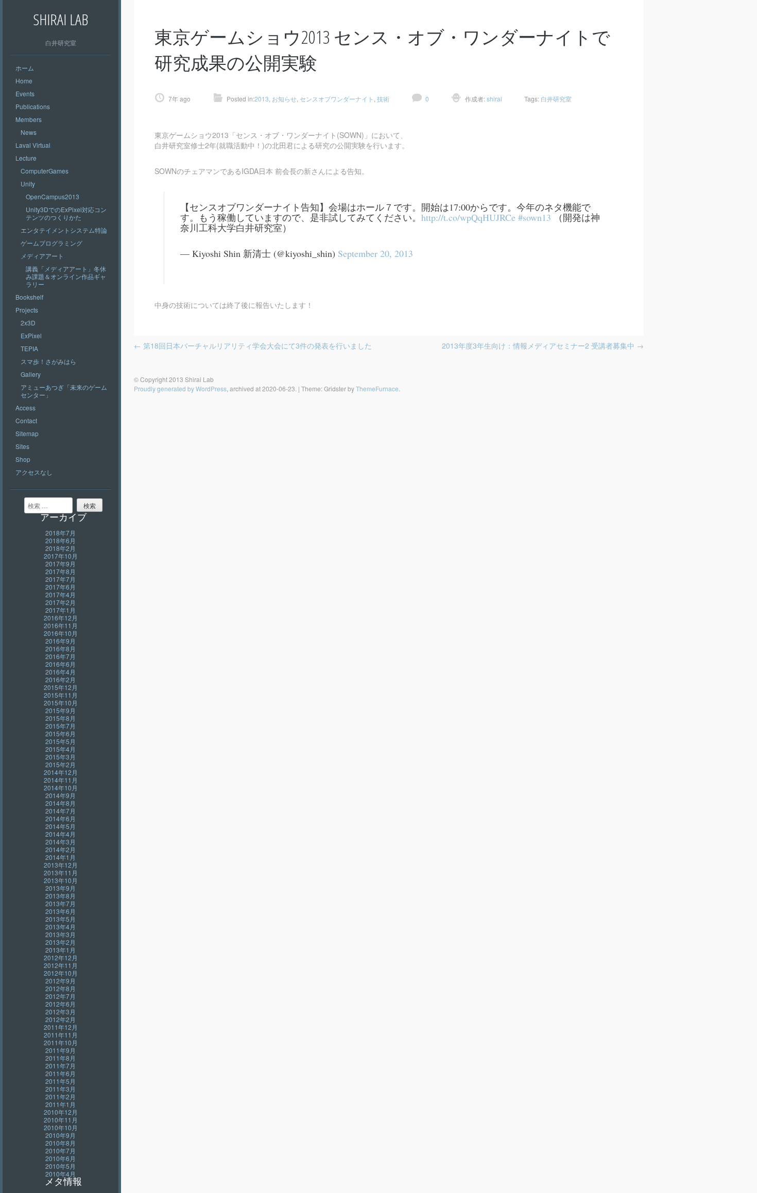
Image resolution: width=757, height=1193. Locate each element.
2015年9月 (60, 710)
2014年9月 (60, 795)
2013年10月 (61, 880)
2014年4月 (60, 833)
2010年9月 (60, 1135)
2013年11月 (61, 872)
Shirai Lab (60, 19)
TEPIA (29, 348)
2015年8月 (60, 718)
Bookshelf (29, 296)
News (29, 132)
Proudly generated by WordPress (180, 388)
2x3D (28, 322)
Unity (28, 183)
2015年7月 (60, 725)
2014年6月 (60, 818)
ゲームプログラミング (51, 242)
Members (28, 119)
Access (25, 407)
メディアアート (42, 255)
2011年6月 (60, 1073)
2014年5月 (60, 826)
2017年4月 (60, 594)
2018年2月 (60, 548)
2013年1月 (60, 949)
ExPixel (31, 335)
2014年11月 (61, 779)
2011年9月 (60, 1050)
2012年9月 (60, 980)
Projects (26, 309)
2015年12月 (61, 687)
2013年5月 (60, 918)
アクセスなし (34, 472)
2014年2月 (60, 849)
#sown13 (534, 217)
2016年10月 (61, 633)
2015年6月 (60, 733)
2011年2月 (60, 1096)
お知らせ (284, 98)
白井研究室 (556, 98)
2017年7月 (60, 579)
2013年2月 (60, 942)
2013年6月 (60, 911)
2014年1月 (60, 857)
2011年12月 (61, 1027)
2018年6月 (60, 540)
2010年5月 (60, 1166)
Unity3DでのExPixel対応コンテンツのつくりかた (66, 213)
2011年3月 (60, 1088)
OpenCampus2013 (52, 196)
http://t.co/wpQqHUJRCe (468, 217)
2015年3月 (60, 756)
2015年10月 (61, 702)
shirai (493, 98)
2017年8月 (60, 571)
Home (23, 80)
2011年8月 (60, 1057)
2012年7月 (60, 996)
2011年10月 (61, 1042)
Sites (22, 446)
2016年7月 (60, 656)
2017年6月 (60, 586)
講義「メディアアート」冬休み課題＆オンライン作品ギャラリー (66, 276)
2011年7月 (60, 1065)
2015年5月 (60, 741)
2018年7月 (60, 532)
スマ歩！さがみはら (48, 361)
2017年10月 (61, 555)
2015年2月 (60, 764)
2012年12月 (61, 957)
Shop (22, 459)
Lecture (26, 157)
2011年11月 (61, 1034)
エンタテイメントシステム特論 (64, 230)
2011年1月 (60, 1104)
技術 (383, 98)
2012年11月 (61, 965)
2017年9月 (60, 563)
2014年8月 (60, 803)
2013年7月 (60, 903)
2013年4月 (60, 926)
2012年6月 (60, 1003)
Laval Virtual (32, 145)
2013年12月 (61, 864)
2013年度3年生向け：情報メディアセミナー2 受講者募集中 (543, 345)
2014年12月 (61, 772)
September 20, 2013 (375, 253)
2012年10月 (61, 973)
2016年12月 (61, 617)
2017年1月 (60, 610)
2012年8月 (60, 988)
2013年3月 (60, 934)
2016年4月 (60, 671)
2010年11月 (61, 1119)
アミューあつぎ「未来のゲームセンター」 (64, 391)
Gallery (31, 374)
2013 (261, 98)
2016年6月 (60, 664)
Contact (26, 420)
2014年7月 (60, 810)
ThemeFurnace (377, 388)
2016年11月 (61, 625)
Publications (32, 106)
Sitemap (27, 433)
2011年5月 (60, 1081)
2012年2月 (60, 1019)
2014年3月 (60, 841)
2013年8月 (60, 895)
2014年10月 (61, 787)
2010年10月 (61, 1127)
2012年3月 (60, 1011)
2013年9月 (60, 888)
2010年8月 (60, 1142)
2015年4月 (60, 749)
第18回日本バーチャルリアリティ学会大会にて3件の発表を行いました (253, 345)
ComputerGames (44, 170)
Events (25, 93)
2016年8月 (60, 648)
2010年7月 (60, 1150)
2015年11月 (61, 694)
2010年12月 (61, 1112)
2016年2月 (60, 679)
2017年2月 (60, 602)
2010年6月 (60, 1158)
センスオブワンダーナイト (337, 98)
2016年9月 (60, 640)
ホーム (24, 67)
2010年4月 (60, 1173)
